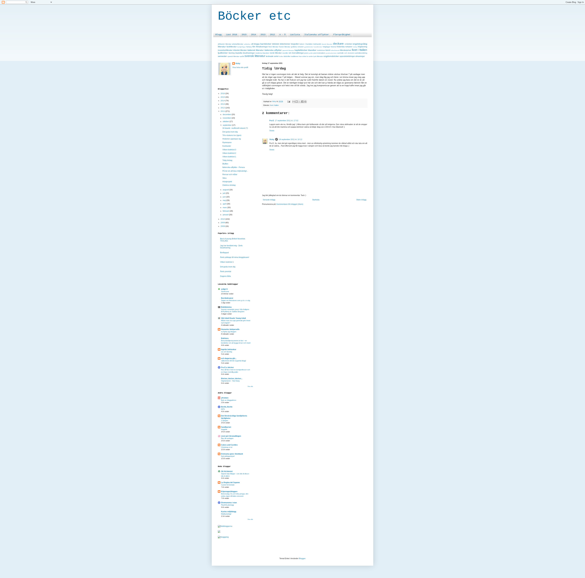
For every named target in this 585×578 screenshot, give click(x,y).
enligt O (224, 289)
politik (311, 53)
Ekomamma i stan (229, 503)
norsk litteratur (276, 53)
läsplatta (238, 53)
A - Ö (282, 34)
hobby (355, 47)
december (227, 114)
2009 (223, 223)
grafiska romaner (297, 47)
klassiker (312, 50)
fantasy (249, 47)
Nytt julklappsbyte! (228, 456)
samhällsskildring (361, 53)
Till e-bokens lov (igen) (231, 135)
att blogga (255, 44)
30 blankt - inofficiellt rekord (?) (235, 128)
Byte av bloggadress (228, 400)
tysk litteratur (318, 56)
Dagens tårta (225, 276)
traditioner (294, 56)
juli (224, 193)
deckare (338, 43)
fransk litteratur (284, 47)
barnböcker (265, 44)
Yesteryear (225, 291)
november (227, 118)
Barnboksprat (227, 298)
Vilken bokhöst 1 (229, 157)
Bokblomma (226, 307)
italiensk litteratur (255, 50)
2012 (272, 34)
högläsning (362, 47)
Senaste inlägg (269, 200)
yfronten (224, 398)
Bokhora (225, 338)
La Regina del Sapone (230, 482)
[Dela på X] (299, 101)
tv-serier (310, 56)
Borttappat (224, 253)
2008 (223, 226)
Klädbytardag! (226, 514)
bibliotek (275, 44)
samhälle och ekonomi (345, 53)
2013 (263, 34)
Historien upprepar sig (231, 139)
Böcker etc (254, 16)
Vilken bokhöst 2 (229, 153)
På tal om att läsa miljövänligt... (235, 171)
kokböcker (321, 50)
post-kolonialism (319, 53)
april (225, 204)
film (253, 47)
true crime (302, 56)
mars (225, 207)
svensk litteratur (255, 56)
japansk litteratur (288, 50)
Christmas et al (226, 447)
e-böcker (348, 44)
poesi (306, 53)
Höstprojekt (227, 182)
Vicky (271, 139)
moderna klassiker (262, 53)
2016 (223, 93)
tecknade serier (272, 56)
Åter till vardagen (227, 438)
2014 (253, 34)
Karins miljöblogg (228, 512)
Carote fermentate (227, 485)
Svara (271, 131)
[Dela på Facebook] (302, 101)
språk (242, 56)
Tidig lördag (227, 160)
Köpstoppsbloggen (229, 491)
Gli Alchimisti (226, 471)
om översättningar (296, 53)
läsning (232, 53)
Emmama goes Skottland (232, 454)
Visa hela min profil (240, 67)
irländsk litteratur (240, 50)
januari (226, 215)
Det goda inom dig (230, 132)
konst (328, 50)
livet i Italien (359, 49)
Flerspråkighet (341, 34)
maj (224, 200)
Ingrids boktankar (228, 349)
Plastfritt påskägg (227, 505)
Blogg (218, 34)
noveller (285, 53)
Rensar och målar (229, 174)
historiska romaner (344, 47)
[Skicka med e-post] (293, 101)
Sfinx (224, 178)
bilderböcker (285, 44)
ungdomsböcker (331, 56)
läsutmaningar (249, 53)
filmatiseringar (262, 47)
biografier (295, 44)
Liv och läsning (226, 352)
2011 (223, 111)
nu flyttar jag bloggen (228, 332)
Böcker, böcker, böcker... (231, 378)
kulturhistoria (335, 50)
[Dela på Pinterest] (305, 101)
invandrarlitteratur (225, 50)
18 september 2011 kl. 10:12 (290, 139)
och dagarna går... (228, 358)
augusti (226, 190)
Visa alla (250, 386)
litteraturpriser (345, 50)
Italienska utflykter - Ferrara (233, 167)
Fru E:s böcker (227, 367)
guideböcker (308, 47)
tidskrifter (287, 56)
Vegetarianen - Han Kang (230, 381)
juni (224, 197)
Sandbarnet (226, 427)
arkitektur (247, 44)
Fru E (271, 121)
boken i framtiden (306, 44)
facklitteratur (232, 47)
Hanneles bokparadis (230, 329)
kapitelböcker (301, 50)
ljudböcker (223, 53)
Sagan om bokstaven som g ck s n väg (235, 300)
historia (333, 47)
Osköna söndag (229, 185)
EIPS (223, 409)
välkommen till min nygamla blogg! (233, 361)
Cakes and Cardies (229, 445)
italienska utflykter (273, 50)
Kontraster (226, 146)
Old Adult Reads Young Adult (233, 318)
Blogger (302, 558)
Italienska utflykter (316, 34)
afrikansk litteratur (224, 44)
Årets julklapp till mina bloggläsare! (234, 257)
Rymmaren (227, 142)
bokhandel (317, 44)
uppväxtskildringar (347, 56)
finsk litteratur (273, 47)
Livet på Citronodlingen (231, 436)
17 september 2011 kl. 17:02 (286, 121)
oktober (226, 121)
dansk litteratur (327, 44)
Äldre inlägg (361, 200)
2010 (223, 219)
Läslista (295, 34)
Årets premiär (225, 271)
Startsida (315, 200)
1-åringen (224, 420)
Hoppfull (224, 429)
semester (222, 56)
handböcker (318, 47)
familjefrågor (241, 47)
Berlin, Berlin (226, 407)
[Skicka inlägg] (289, 101)
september (227, 125)
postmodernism (331, 53)
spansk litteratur (233, 56)
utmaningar (360, 56)
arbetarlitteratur (237, 44)
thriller (281, 56)
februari (226, 211)
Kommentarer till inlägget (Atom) (290, 204)
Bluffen (225, 164)
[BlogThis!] (296, 101)
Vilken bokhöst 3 (229, 150)
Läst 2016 (231, 34)
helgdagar (326, 47)
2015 (244, 34)
